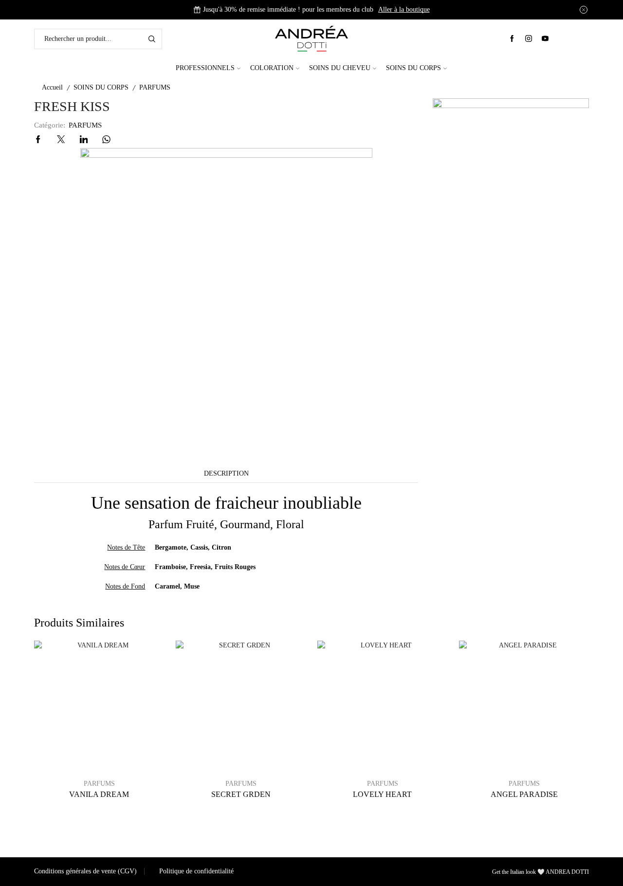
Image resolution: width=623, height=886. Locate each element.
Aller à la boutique (404, 9)
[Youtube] (545, 39)
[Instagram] (528, 39)
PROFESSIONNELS (205, 68)
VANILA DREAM (99, 794)
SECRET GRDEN (241, 794)
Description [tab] (226, 473)
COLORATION (271, 68)
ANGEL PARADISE (524, 794)
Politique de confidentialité (196, 871)
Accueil (52, 87)
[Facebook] (512, 39)
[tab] (226, 473)
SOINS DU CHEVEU (339, 68)
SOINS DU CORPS (413, 68)
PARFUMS (154, 87)
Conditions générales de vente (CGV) (85, 871)
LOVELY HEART (382, 794)
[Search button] (152, 39)
